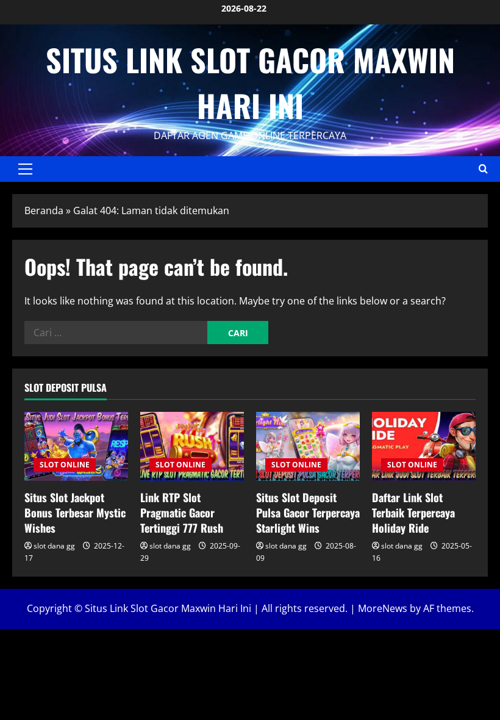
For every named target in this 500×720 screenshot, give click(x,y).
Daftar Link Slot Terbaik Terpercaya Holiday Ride (413, 512)
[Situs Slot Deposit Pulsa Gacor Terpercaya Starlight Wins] (308, 446)
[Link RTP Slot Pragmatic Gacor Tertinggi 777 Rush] (192, 446)
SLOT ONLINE (65, 464)
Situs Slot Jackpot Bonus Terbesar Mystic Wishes (75, 512)
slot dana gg (54, 546)
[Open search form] (483, 169)
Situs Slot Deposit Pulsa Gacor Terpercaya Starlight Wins (308, 512)
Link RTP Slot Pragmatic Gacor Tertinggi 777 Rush (181, 512)
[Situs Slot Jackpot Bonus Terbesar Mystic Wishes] (76, 446)
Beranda (43, 210)
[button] (25, 169)
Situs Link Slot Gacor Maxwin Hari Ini (250, 82)
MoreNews (382, 608)
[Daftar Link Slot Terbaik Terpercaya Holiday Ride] (424, 446)
